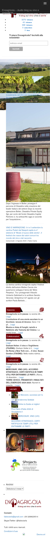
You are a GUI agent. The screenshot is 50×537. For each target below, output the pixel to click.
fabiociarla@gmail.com (13, 516)
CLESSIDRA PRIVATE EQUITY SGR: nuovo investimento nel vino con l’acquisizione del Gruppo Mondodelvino (24, 95)
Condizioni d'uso (11, 531)
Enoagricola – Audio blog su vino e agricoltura (20, 10)
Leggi (8, 316)
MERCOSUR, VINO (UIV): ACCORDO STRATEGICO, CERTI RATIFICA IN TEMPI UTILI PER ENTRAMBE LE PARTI (25, 421)
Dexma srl (41, 534)
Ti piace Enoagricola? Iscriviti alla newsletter (26, 36)
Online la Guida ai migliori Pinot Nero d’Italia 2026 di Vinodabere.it (25, 408)
